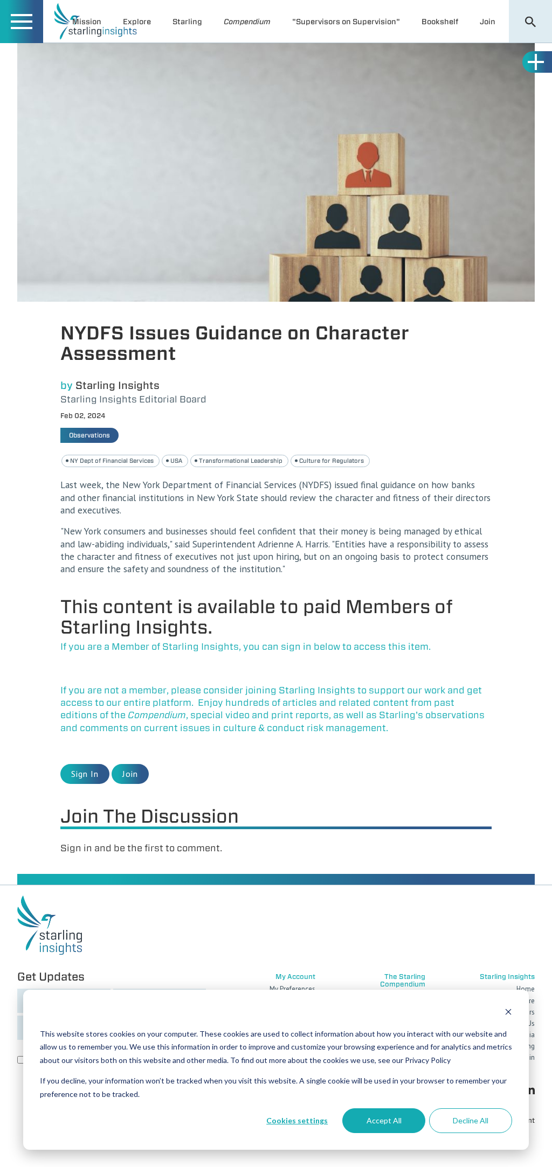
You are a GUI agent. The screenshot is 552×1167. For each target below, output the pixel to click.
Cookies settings (297, 1120)
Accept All (384, 1120)
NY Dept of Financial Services (112, 460)
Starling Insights (117, 385)
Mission (86, 21)
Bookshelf (440, 21)
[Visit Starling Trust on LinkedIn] (530, 1089)
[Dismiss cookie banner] (508, 1013)
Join (487, 21)
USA (176, 460)
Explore (137, 21)
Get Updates (51, 976)
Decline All (470, 1120)
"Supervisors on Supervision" (346, 21)
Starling (187, 21)
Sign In (85, 773)
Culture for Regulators (331, 460)
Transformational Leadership (240, 460)
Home (525, 989)
